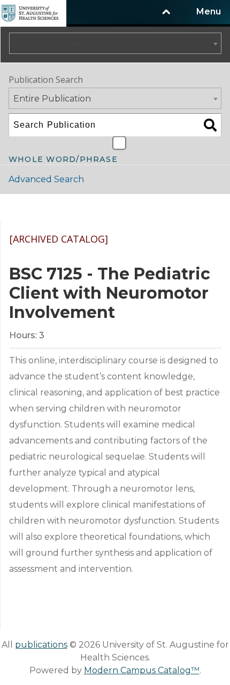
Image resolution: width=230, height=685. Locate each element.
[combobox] (115, 43)
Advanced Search (46, 179)
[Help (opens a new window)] (206, 248)
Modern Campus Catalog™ (142, 670)
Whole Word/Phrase (63, 158)
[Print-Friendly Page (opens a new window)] (177, 248)
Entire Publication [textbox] (52, 99)
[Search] (210, 125)
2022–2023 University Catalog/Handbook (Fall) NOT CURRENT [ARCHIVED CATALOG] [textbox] (117, 43)
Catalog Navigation (63, 208)
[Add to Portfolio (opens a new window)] (149, 248)
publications (41, 645)
